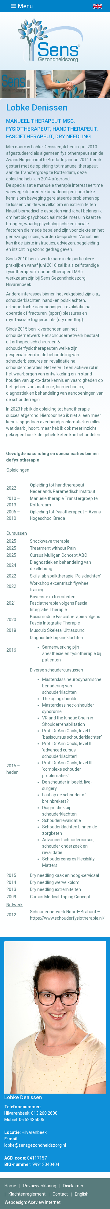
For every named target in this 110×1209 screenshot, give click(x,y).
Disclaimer (73, 1185)
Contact (60, 1194)
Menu (24, 6)
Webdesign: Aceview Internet (33, 1202)
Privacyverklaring (39, 1185)
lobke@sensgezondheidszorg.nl (35, 1145)
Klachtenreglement (27, 1194)
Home (10, 1185)
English (82, 1194)
